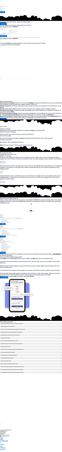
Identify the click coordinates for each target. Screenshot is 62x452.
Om (4, 441)
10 (28, 210)
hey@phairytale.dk (5, 436)
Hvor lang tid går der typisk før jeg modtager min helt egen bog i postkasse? (12, 372)
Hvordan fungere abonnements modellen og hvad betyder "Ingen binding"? (12, 323)
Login (1, 11)
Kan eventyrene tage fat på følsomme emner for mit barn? (9, 340)
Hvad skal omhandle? (4, 33)
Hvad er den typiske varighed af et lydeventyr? (8, 352)
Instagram (3, 447)
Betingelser (1, 445)
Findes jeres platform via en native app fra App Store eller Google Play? (11, 332)
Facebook (2, 449)
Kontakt (2, 444)
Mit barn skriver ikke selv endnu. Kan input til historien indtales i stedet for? (12, 349)
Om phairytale (2, 10)
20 (33, 210)
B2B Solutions (2, 8)
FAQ (0, 9)
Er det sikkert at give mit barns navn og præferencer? (9, 355)
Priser (1, 7)
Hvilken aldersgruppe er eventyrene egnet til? (8, 326)
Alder (1, 29)
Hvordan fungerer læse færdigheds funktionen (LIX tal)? (9, 363)
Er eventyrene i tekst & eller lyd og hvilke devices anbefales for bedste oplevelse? (13, 329)
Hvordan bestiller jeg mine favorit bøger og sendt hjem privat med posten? (12, 369)
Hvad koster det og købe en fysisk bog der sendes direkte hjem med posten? (12, 366)
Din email (1, 34)
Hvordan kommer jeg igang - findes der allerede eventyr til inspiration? (11, 343)
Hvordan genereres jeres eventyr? (6, 346)
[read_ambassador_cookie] (3, 6)
